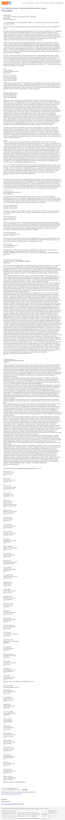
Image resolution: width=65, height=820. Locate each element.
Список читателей (5, 791)
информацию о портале (6, 813)
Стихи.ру (42, 808)
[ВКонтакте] (23, 790)
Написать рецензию (5, 801)
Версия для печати (13, 791)
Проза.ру (47, 808)
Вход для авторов (59, 2)
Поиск (41, 2)
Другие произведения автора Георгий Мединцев (11, 793)
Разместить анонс (21, 791)
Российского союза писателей (31, 818)
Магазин (46, 2)
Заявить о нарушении (30, 791)
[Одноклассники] (24, 790)
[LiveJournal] (27, 790)
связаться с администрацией (14, 813)
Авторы (24, 2)
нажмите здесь (34, 816)
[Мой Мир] (25, 790)
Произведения (30, 2)
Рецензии (37, 2)
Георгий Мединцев (7, 10)
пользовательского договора (52, 810)
